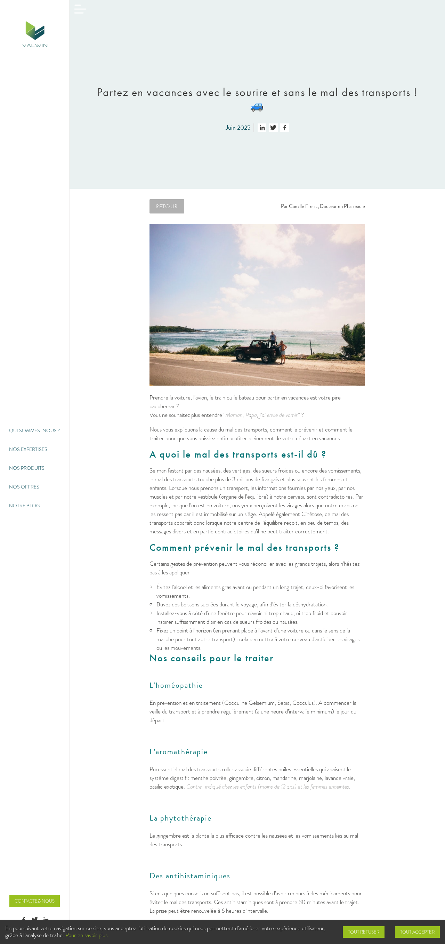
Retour (167, 206)
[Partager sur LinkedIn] (262, 127)
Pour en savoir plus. (87, 935)
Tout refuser (363, 932)
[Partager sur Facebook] (284, 127)
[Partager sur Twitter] (273, 127)
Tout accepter (417, 932)
